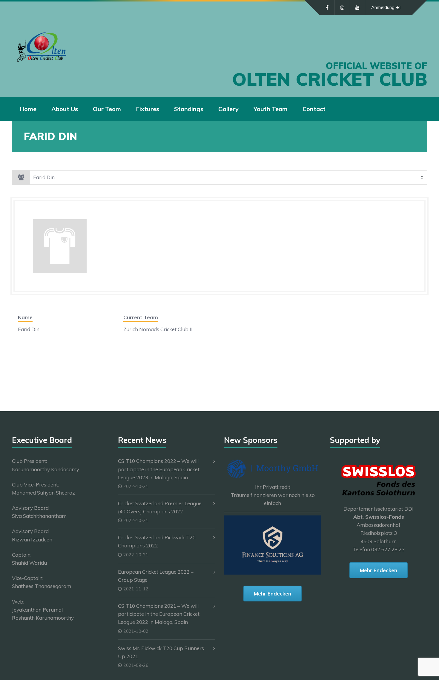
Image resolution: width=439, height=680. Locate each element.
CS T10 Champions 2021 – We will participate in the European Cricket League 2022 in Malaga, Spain (158, 614)
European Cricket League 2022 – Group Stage (156, 576)
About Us (64, 109)
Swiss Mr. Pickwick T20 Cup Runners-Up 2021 (162, 652)
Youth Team (271, 109)
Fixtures (147, 109)
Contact (314, 109)
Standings (188, 109)
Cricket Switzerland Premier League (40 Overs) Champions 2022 (160, 507)
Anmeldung (383, 7)
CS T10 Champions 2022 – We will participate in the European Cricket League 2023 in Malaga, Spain (158, 469)
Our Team (107, 109)
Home (27, 109)
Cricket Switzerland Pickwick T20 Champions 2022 (157, 541)
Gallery (228, 109)
